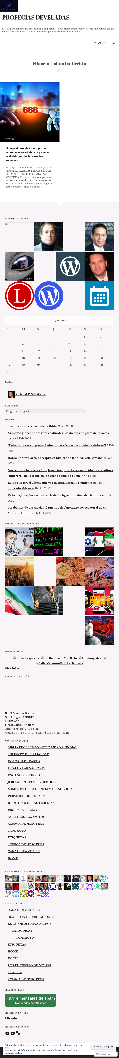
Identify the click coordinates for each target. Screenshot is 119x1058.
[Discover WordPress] (70, 266)
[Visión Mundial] (99, 236)
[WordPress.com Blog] (48, 295)
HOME (13, 858)
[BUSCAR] (114, 43)
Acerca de (15, 972)
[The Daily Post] (99, 295)
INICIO (13, 958)
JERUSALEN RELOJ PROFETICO (32, 782)
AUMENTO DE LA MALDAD (28, 754)
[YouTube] (7, 1033)
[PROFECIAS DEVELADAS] (19, 236)
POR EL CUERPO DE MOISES (29, 965)
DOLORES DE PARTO (24, 761)
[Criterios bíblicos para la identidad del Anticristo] (48, 600)
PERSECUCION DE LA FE (26, 796)
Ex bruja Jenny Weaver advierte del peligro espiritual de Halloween (56, 495)
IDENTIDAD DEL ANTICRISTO (31, 803)
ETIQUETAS (17, 837)
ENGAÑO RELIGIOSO (24, 775)
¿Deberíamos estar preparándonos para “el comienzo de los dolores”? (57, 445)
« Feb (8, 381)
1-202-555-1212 (15, 721)
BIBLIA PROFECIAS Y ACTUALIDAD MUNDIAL (42, 747)
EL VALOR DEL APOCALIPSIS (29, 923)
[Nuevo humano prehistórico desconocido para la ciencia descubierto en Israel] (99, 571)
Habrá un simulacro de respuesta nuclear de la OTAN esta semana (55, 458)
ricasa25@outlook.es (19, 725)
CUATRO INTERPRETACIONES (31, 917)
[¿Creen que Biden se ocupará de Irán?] (19, 600)
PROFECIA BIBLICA (22, 810)
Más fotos (12, 668)
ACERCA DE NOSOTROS (26, 823)
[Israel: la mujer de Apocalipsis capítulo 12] (99, 630)
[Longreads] (19, 295)
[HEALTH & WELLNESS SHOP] (99, 266)
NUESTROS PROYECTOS (26, 816)
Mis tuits (11, 1018)
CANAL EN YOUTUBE (24, 851)
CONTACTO (17, 830)
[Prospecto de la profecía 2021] (48, 541)
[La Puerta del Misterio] (19, 266)
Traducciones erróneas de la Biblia (32, 426)
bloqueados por (32, 1001)
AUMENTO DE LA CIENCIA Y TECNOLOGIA (40, 789)
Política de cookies (13, 1053)
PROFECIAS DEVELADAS (36, 17)
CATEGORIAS (22, 930)
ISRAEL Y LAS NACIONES (26, 768)
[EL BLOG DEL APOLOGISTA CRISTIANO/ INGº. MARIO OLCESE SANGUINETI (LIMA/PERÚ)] (48, 236)
